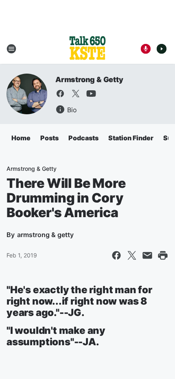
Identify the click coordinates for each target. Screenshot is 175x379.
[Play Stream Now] (161, 49)
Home (21, 138)
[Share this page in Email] (147, 255)
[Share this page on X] (132, 255)
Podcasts (83, 138)
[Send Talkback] (146, 49)
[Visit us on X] (76, 93)
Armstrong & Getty (89, 79)
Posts (49, 138)
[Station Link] (87, 49)
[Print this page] (162, 255)
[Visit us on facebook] (60, 93)
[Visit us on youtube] (91, 93)
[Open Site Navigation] (11, 49)
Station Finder (130, 138)
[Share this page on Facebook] (116, 255)
